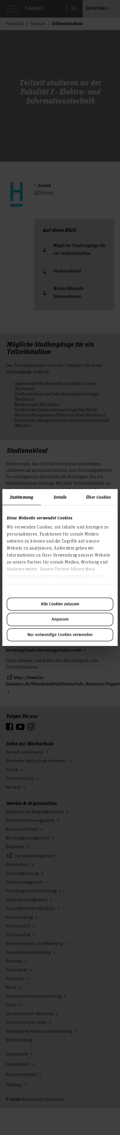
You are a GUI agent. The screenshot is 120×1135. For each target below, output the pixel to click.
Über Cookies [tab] (98, 497)
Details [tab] (60, 497)
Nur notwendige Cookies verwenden (60, 635)
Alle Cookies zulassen (60, 604)
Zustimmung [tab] (21, 497)
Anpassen (60, 619)
